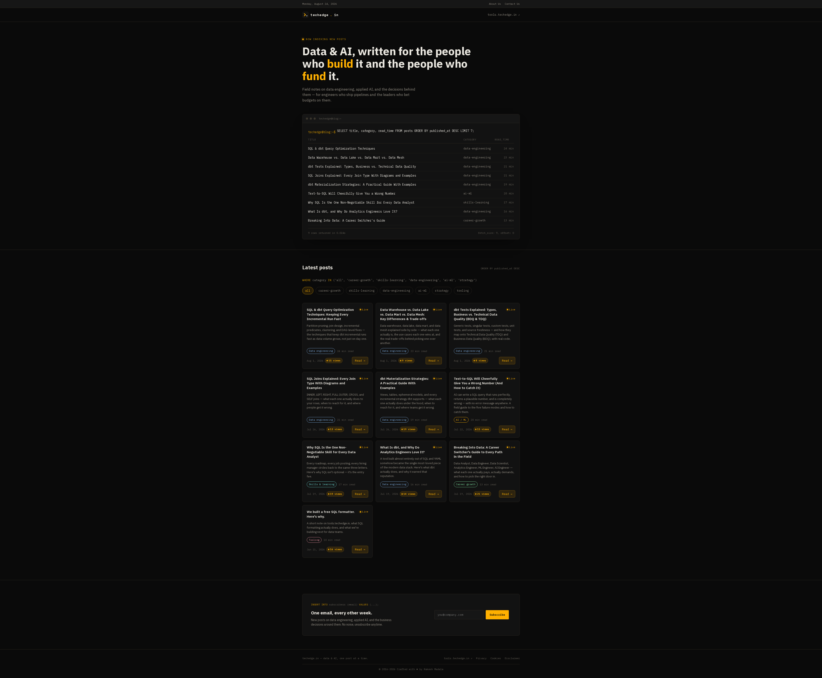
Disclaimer (512, 658)
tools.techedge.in (502, 14)
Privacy (481, 658)
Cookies (495, 658)
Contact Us (512, 3)
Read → (360, 360)
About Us (495, 3)
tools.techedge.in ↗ (458, 658)
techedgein (324, 14)
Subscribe (497, 615)
